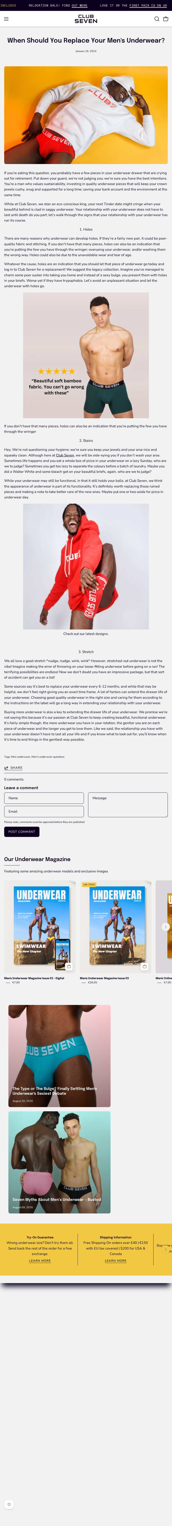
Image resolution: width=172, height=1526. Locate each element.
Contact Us (12, 1374)
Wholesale (12, 1360)
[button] (156, 19)
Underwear (99, 1352)
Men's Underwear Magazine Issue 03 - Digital (34, 978)
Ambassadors (101, 1331)
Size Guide (12, 1367)
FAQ (7, 1352)
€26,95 (92, 983)
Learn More (40, 1261)
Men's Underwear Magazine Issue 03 (104, 978)
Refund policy (15, 1410)
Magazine (98, 1374)
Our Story (98, 1316)
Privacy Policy (15, 1417)
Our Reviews (100, 1323)
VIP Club (97, 1302)
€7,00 (16, 983)
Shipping (11, 1403)
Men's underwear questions (47, 756)
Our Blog (97, 1309)
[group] (86, 932)
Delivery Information (20, 1381)
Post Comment (21, 832)
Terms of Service (17, 1425)
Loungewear (100, 1360)
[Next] (166, 927)
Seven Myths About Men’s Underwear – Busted (57, 1200)
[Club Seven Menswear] (86, 19)
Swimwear (98, 1367)
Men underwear (20, 756)
